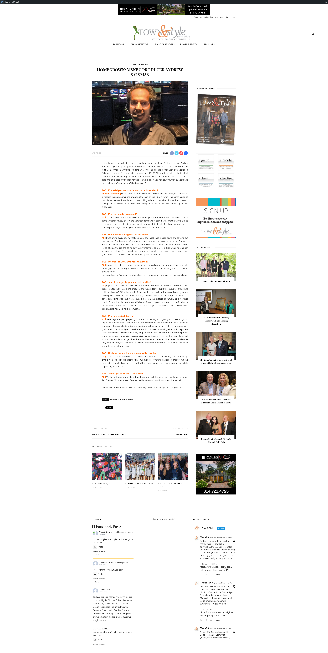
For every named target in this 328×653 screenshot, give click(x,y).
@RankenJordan (214, 592)
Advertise (208, 17)
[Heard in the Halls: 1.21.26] (140, 466)
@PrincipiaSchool (208, 547)
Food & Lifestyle (139, 44)
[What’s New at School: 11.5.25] (173, 466)
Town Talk (118, 44)
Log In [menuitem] (7, 2)
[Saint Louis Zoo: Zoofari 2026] (216, 267)
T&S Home (208, 44)
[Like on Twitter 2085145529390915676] (211, 575)
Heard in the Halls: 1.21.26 (139, 483)
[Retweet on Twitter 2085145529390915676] (206, 575)
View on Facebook (99, 551)
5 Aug (230, 537)
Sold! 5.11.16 (182, 434)
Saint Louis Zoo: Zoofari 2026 (216, 281)
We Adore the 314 (101, 483)
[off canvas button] (15, 33)
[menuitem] (2, 2)
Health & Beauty (188, 44)
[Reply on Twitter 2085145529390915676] (201, 575)
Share (97, 555)
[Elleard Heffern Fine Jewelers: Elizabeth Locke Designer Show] (216, 385)
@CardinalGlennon (219, 552)
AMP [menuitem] (17, 2)
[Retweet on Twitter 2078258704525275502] (206, 620)
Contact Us (230, 17)
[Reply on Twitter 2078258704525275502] (201, 620)
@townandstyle (219, 537)
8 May (230, 628)
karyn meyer (127, 399)
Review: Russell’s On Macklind (109, 434)
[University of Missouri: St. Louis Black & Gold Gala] (216, 424)
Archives (219, 17)
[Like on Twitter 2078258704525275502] (211, 620)
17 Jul (230, 583)
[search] (312, 33)
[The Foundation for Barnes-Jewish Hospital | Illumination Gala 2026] (216, 345)
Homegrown (115, 399)
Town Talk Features (140, 64)
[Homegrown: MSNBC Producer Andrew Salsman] (140, 112)
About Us (198, 17)
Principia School (114, 600)
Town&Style (104, 532)
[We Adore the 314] (107, 466)
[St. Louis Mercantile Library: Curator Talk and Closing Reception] (216, 303)
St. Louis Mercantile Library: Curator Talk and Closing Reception (216, 320)
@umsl (203, 637)
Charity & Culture (164, 44)
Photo (100, 547)
